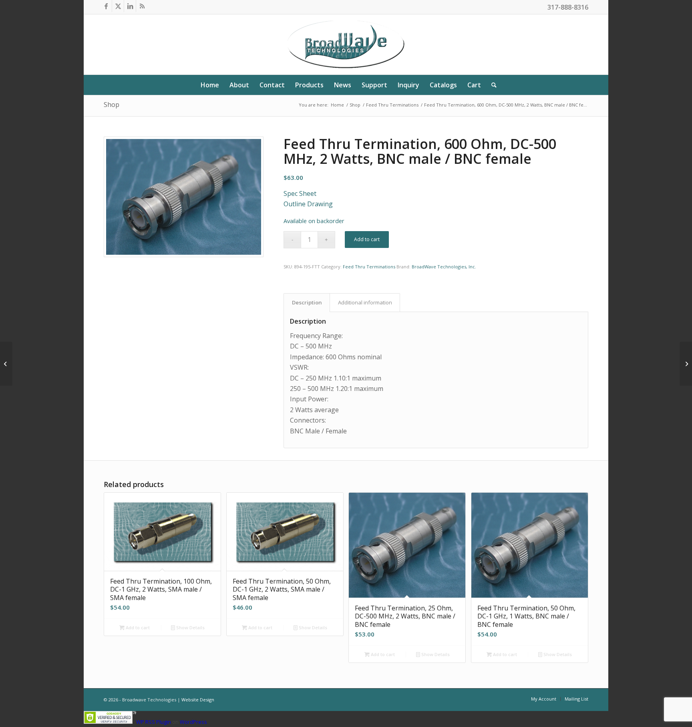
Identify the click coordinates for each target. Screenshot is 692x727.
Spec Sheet (300, 193)
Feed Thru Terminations (369, 267)
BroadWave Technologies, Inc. (444, 267)
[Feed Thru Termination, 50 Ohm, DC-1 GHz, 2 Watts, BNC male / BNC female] (686, 364)
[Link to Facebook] (106, 6)
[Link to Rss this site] (142, 6)
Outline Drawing (308, 203)
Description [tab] (307, 302)
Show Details (190, 627)
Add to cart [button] (137, 627)
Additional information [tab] (365, 302)
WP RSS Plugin (153, 721)
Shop (111, 104)
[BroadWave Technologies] (345, 44)
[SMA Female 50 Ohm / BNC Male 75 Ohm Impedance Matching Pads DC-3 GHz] (6, 364)
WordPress (193, 721)
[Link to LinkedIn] (130, 6)
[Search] (491, 85)
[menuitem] (209, 85)
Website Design (197, 700)
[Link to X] (118, 6)
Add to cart (367, 239)
